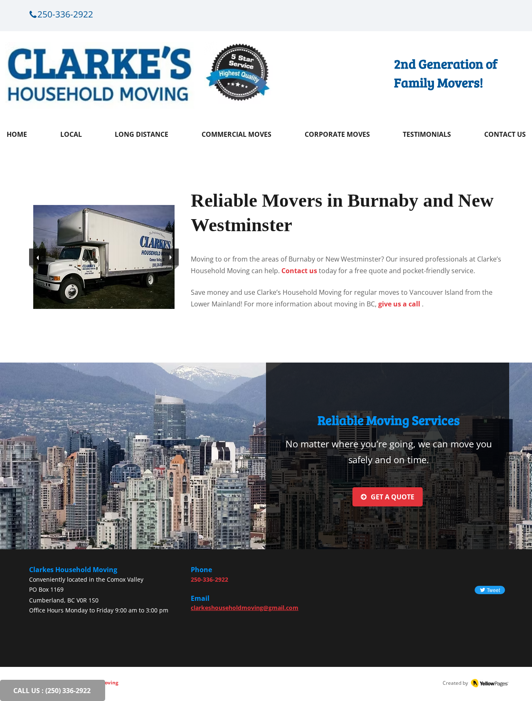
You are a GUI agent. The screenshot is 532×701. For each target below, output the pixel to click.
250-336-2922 (209, 579)
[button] (104, 257)
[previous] (37, 257)
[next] (170, 257)
